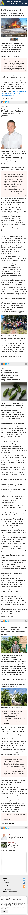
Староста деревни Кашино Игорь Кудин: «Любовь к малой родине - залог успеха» (17, 837)
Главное (5, 878)
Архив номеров (7, 889)
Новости (6, 880)
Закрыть (4, 911)
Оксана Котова (9, 98)
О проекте (5, 894)
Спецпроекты (7, 885)
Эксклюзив (6, 882)
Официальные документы (10, 891)
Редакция (5, 896)
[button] (25, 28)
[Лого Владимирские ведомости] (10, 3)
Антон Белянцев (9, 823)
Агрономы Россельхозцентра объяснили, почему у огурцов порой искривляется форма (17, 845)
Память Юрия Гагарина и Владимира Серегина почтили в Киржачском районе (13, 93)
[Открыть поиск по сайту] (23, 3)
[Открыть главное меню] (26, 3)
